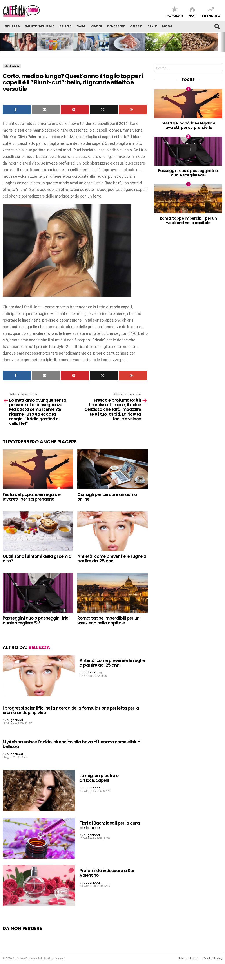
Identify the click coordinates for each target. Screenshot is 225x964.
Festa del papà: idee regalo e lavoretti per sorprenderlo (31, 497)
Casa (80, 26)
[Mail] (46, 109)
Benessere (116, 26)
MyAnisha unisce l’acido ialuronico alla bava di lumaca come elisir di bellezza (72, 744)
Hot (192, 15)
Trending (210, 15)
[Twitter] (104, 109)
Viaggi (96, 26)
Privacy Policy (188, 958)
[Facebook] (17, 109)
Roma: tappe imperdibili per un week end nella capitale (108, 620)
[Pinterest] (75, 109)
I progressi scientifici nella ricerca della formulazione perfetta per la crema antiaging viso (71, 710)
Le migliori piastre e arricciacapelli (99, 778)
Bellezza (12, 26)
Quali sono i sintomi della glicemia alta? (37, 558)
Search (217, 26)
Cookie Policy (212, 958)
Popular (174, 15)
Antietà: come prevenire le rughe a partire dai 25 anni (111, 558)
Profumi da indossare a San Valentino (108, 873)
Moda (167, 26)
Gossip (136, 26)
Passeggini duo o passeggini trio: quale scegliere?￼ (36, 620)
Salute (65, 26)
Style (152, 26)
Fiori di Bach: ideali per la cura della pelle (110, 825)
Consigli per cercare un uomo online (107, 497)
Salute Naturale (39, 26)
